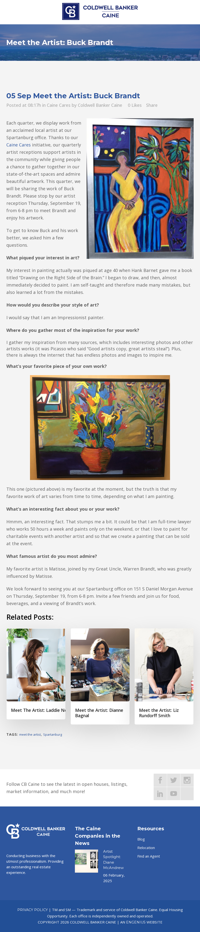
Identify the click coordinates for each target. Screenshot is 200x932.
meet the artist (30, 734)
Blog (141, 839)
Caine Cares (58, 105)
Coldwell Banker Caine (100, 105)
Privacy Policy (32, 910)
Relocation (146, 847)
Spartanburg (52, 734)
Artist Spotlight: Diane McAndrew (113, 859)
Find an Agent (148, 856)
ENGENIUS (136, 922)
